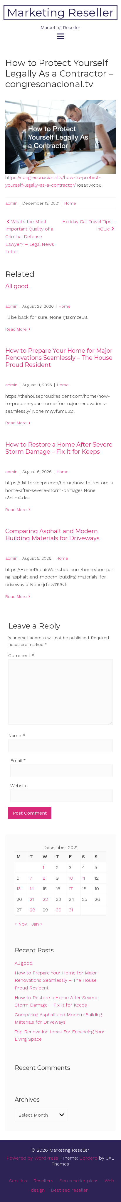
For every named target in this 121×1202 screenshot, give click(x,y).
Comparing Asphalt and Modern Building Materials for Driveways (52, 535)
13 (18, 888)
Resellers (43, 1180)
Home (70, 203)
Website (19, 785)
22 (45, 899)
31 (71, 910)
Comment (21, 655)
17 (71, 888)
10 (71, 878)
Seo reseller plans (78, 1180)
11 (83, 878)
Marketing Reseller (60, 12)
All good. (17, 286)
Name (16, 735)
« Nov (21, 924)
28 (32, 910)
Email (18, 760)
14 (32, 888)
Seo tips (18, 1180)
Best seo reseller (69, 1190)
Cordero (88, 1158)
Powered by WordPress (32, 1158)
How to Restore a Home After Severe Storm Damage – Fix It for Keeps (58, 448)
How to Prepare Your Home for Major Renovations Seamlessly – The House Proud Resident (58, 357)
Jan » (36, 924)
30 (58, 910)
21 (32, 899)
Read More (16, 329)
